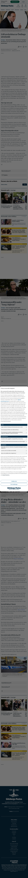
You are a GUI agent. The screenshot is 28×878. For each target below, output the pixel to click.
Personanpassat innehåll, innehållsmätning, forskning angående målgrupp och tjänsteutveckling (11, 433)
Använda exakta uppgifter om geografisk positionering (12, 438)
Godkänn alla (14, 481)
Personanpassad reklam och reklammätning (9, 429)
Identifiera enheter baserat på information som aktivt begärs (13, 441)
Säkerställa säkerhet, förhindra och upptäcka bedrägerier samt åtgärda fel (13, 448)
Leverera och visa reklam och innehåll (8, 450)
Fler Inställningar (14, 484)
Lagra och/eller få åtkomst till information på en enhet (12, 427)
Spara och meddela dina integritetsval (8, 453)
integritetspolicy (5, 475)
